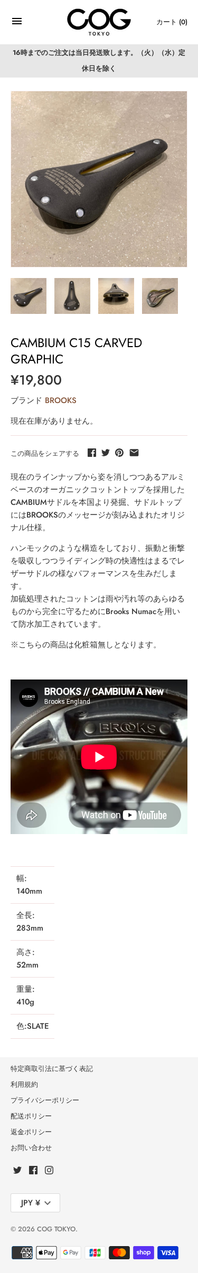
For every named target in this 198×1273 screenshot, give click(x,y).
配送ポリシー (31, 1116)
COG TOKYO (56, 1229)
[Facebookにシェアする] (92, 452)
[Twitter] (17, 1171)
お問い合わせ (31, 1148)
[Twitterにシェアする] (105, 452)
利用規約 (24, 1084)
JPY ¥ (30, 1203)
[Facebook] (33, 1171)
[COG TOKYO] (99, 22)
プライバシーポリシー (45, 1100)
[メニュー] (17, 24)
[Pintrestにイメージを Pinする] (119, 452)
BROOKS (61, 400)
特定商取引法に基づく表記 (52, 1069)
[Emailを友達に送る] (134, 452)
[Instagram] (49, 1171)
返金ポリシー (31, 1132)
